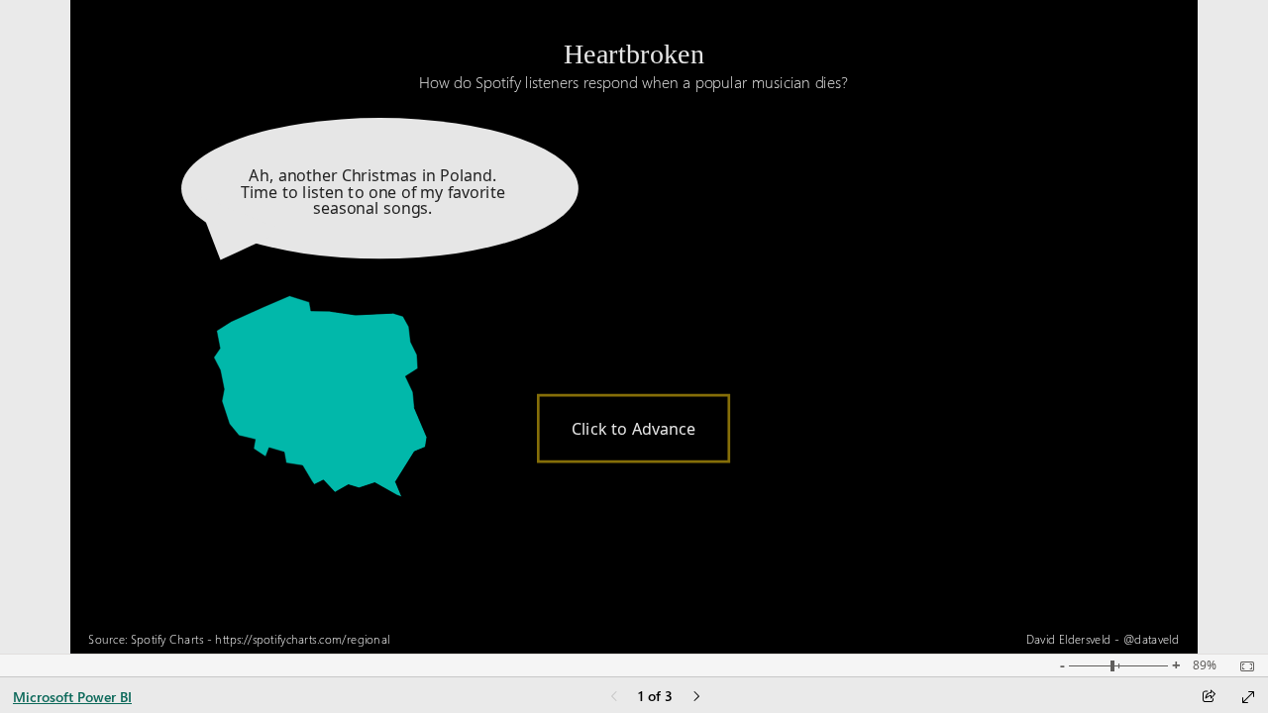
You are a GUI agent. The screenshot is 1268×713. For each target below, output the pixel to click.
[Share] (1208, 697)
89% (1204, 665)
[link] (633, 418)
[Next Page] (696, 697)
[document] (634, 68)
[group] (634, 59)
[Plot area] (321, 396)
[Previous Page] (614, 697)
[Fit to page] (1242, 666)
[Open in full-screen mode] (1248, 697)
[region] (634, 327)
